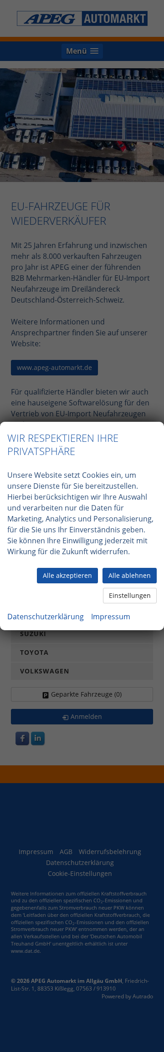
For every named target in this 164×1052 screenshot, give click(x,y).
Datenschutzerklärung (45, 617)
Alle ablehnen (129, 575)
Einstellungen (130, 595)
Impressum (110, 617)
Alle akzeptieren (67, 575)
